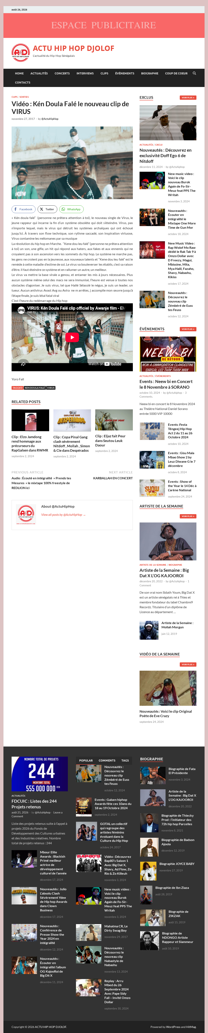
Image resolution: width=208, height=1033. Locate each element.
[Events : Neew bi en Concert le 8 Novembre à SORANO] (168, 355)
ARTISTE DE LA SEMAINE (153, 564)
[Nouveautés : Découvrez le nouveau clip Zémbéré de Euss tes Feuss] (152, 293)
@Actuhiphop (177, 166)
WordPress (173, 1027)
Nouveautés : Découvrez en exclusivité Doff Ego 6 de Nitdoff (166, 155)
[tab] (86, 761)
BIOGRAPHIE (149, 73)
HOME (19, 73)
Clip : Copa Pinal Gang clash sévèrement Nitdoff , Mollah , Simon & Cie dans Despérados (71, 444)
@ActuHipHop (49, 118)
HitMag (191, 1027)
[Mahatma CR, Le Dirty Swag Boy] (88, 926)
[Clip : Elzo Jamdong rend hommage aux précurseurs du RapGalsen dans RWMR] (30, 422)
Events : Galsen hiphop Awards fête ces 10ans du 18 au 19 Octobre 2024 (113, 804)
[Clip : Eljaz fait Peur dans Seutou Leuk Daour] (114, 421)
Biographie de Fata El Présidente (182, 771)
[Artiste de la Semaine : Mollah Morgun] (149, 623)
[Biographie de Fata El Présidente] (153, 769)
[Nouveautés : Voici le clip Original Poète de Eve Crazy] (168, 688)
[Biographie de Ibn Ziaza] (146, 888)
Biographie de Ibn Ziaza (172, 887)
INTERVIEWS (85, 73)
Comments (107, 760)
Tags (125, 760)
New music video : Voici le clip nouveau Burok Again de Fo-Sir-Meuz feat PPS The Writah (182, 184)
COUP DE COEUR (176, 73)
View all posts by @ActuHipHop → (63, 514)
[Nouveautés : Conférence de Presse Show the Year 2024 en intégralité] (24, 926)
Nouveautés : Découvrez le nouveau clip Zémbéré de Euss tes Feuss (180, 301)
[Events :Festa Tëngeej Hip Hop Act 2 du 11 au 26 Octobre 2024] (152, 425)
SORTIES (24, 96)
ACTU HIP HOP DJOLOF (73, 48)
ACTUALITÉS (39, 73)
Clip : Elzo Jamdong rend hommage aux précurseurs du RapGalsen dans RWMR (30, 443)
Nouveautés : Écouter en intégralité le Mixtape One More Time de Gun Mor (182, 219)
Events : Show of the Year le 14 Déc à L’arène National (182, 485)
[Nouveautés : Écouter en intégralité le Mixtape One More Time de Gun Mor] (152, 211)
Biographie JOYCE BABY (176, 864)
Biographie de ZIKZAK (178, 914)
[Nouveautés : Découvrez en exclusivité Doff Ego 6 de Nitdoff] (168, 107)
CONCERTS (62, 73)
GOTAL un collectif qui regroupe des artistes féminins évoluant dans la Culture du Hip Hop (114, 832)
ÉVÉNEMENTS (124, 73)
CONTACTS (22, 82)
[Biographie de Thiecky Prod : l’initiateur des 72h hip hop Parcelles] (149, 816)
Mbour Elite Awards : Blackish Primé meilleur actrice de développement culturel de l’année (53, 862)
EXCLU (158, 144)
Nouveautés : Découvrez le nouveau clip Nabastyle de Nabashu (114, 956)
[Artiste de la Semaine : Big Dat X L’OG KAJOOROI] (168, 542)
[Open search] (194, 73)
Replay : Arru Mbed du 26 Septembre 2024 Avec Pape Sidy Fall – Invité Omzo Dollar (117, 991)
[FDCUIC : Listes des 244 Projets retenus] (40, 759)
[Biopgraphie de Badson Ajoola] (149, 840)
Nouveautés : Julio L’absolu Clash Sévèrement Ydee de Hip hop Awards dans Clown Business (53, 899)
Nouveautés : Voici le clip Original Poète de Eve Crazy (166, 713)
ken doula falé (35, 387)
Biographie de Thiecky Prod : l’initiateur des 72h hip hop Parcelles (177, 819)
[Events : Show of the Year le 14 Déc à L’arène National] (152, 482)
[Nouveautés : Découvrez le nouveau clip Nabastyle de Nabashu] (88, 948)
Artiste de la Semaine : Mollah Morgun (177, 625)
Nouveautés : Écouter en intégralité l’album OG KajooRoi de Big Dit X (53, 967)
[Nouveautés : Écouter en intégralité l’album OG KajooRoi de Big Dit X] (24, 959)
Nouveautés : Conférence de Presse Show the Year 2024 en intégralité (52, 934)
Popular (86, 760)
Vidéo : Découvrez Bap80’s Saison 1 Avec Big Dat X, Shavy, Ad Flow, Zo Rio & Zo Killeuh (117, 865)
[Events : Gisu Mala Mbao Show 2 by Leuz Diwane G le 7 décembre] (152, 453)
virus (50, 387)
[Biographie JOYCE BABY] (148, 864)
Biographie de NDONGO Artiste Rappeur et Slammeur (177, 937)
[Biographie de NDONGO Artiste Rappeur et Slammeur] (149, 933)
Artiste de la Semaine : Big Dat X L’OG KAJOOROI (182, 795)
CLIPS (104, 73)
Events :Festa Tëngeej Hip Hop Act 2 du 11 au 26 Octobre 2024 (180, 431)
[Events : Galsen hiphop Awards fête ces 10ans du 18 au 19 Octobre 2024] (84, 800)
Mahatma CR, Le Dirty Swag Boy (116, 928)
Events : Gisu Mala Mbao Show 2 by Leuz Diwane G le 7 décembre (181, 459)
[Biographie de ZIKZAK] (153, 912)
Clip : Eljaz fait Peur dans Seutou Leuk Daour (110, 440)
